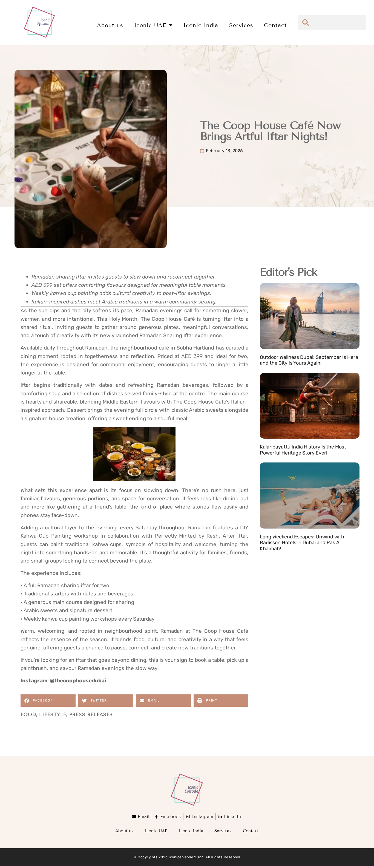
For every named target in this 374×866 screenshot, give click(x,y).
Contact (275, 25)
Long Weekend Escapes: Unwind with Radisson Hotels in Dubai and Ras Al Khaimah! (302, 543)
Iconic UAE (150, 25)
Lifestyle (52, 714)
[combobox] (332, 22)
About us (110, 25)
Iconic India (200, 25)
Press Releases (91, 714)
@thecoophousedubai (77, 680)
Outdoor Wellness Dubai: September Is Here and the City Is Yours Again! (309, 360)
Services (241, 25)
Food (28, 714)
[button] (48, 700)
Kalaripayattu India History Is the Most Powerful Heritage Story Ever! (303, 450)
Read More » (273, 370)
